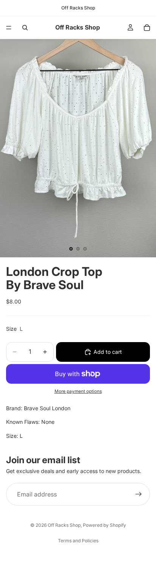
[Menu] (8, 27)
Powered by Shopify (104, 525)
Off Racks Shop (64, 525)
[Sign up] (139, 495)
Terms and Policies (78, 540)
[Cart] (147, 27)
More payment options (78, 391)
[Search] (25, 27)
